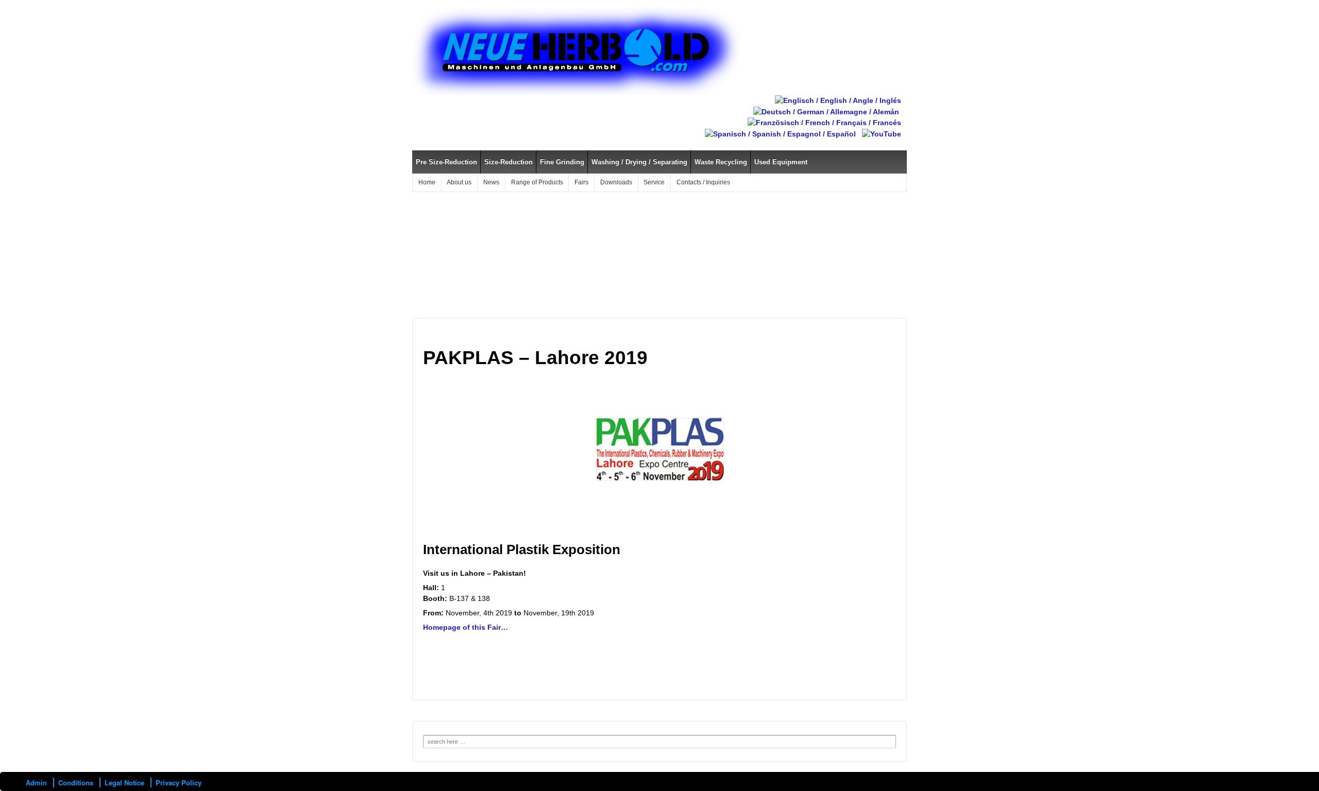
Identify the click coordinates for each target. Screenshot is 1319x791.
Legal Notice (124, 782)
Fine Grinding (562, 162)
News (491, 182)
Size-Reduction (508, 162)
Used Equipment (780, 162)
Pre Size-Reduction (446, 162)
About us (459, 182)
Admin (36, 782)
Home (426, 182)
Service (654, 182)
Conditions (75, 782)
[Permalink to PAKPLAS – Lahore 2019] (659, 454)
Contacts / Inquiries (703, 182)
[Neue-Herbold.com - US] (838, 100)
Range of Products (537, 182)
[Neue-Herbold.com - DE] (826, 111)
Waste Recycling (721, 162)
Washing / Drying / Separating (639, 162)
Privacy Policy (178, 782)
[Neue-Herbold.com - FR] (824, 122)
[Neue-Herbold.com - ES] (780, 133)
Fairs (581, 182)
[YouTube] (881, 133)
